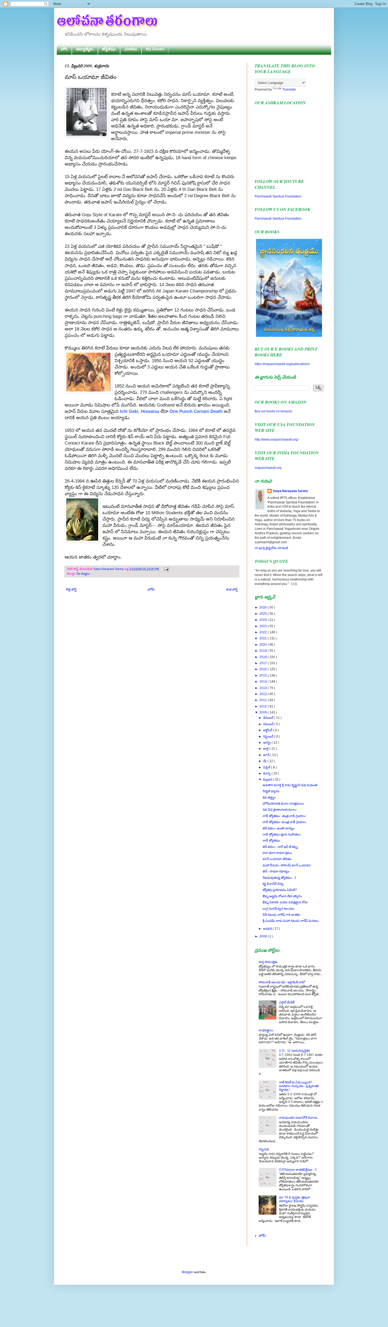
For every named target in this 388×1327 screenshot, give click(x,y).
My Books (155, 49)
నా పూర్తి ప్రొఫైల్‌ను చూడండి (271, 548)
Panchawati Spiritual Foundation (278, 196)
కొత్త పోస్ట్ (71, 589)
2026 (263, 607)
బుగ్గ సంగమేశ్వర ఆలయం (278, 908)
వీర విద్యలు (83, 573)
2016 (263, 669)
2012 (263, 694)
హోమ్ (151, 589)
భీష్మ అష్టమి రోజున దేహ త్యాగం (282, 896)
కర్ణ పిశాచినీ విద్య (273, 884)
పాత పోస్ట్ (232, 589)
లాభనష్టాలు (266, 1030)
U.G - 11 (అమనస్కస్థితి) (294, 1050)
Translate (289, 89)
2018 (263, 657)
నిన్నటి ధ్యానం (271, 791)
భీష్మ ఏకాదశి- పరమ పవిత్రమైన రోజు (285, 902)
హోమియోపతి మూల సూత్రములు (283, 803)
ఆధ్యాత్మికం (85, 49)
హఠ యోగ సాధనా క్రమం (277, 853)
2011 (263, 700)
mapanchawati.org (268, 468)
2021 (263, 638)
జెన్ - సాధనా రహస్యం (276, 871)
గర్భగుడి (264, 1149)
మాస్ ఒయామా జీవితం (277, 859)
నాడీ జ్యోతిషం (271, 840)
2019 (263, 651)
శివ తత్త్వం (269, 797)
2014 (263, 681)
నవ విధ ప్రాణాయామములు (279, 809)
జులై (266, 748)
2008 (263, 936)
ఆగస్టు (267, 742)
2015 (263, 675)
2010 (263, 706)
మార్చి (267, 773)
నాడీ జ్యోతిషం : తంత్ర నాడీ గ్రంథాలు (284, 816)
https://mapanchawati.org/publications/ (282, 364)
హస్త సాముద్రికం (268, 962)
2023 (263, 626)
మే (265, 761)
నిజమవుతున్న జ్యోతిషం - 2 (279, 878)
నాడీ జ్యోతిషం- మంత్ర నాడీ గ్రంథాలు (284, 822)
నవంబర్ (268, 724)
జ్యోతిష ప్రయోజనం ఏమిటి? (280, 890)
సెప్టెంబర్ (268, 736)
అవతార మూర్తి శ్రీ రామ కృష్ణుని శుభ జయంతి (290, 785)
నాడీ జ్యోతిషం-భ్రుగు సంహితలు (282, 834)
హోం (64, 49)
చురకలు (130, 49)
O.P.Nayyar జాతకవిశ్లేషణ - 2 (298, 1170)
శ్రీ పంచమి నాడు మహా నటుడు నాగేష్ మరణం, (291, 921)
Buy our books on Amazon (273, 411)
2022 (263, 632)
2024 (263, 620)
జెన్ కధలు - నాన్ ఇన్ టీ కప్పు (280, 847)
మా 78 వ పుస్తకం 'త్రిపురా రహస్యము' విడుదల (294, 1199)
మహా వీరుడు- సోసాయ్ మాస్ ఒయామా (287, 865)
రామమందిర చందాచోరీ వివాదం (298, 1118)
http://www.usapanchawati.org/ (276, 439)
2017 (263, 663)
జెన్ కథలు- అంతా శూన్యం (279, 828)
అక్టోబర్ (268, 730)
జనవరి (268, 929)
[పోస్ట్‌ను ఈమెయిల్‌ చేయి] (166, 568)
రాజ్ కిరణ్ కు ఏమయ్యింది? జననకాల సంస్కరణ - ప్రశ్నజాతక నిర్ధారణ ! (299, 1086)
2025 (263, 614)
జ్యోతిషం (109, 49)
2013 (263, 688)
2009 (263, 712)
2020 (263, 644)
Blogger (187, 1272)
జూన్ (266, 755)
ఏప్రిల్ (267, 767)
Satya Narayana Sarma (108, 568)
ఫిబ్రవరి (268, 779)
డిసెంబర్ (268, 718)
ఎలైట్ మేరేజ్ (287, 1002)
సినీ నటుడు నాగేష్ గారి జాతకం (281, 915)
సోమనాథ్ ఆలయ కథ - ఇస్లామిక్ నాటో (282, 982)
